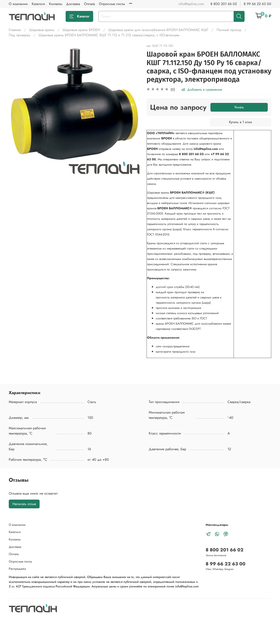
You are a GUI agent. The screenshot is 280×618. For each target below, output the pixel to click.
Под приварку (19, 35)
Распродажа (17, 568)
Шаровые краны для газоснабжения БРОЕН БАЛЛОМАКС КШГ (158, 29)
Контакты (55, 3)
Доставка (73, 3)
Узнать (239, 107)
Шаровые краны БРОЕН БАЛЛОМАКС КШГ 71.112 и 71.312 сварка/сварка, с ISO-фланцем (108, 35)
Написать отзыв (24, 503)
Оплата (89, 3)
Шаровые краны (41, 29)
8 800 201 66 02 (223, 3)
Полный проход (229, 29)
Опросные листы (112, 3)
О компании (18, 3)
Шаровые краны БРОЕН (81, 29)
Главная (15, 29)
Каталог (83, 16)
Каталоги (38, 3)
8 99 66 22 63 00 (257, 3)
